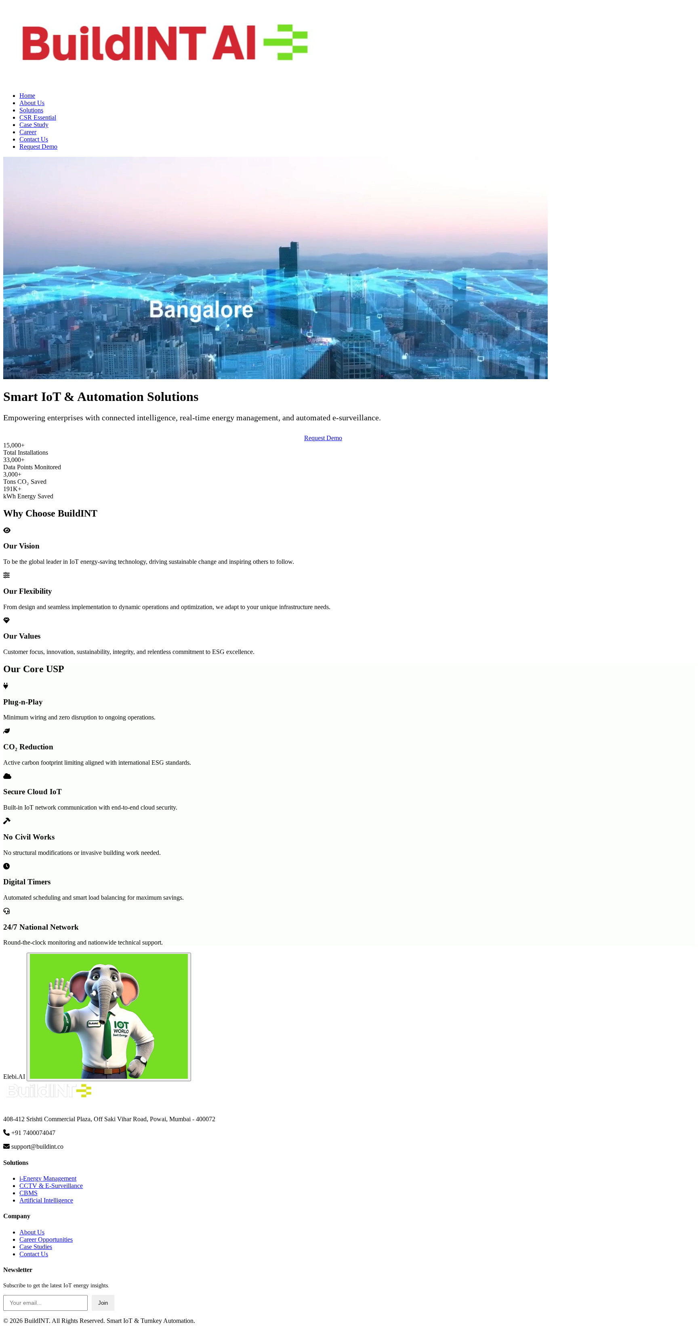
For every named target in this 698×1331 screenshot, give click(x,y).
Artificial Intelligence (46, 1200)
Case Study (33, 124)
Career (27, 132)
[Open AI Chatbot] (109, 1017)
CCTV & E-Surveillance (51, 1185)
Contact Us (33, 139)
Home (27, 95)
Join (103, 1303)
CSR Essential (37, 117)
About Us (31, 102)
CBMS (28, 1193)
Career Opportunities (46, 1239)
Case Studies (35, 1246)
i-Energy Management (47, 1178)
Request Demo (38, 146)
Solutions (31, 110)
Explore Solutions (371, 438)
